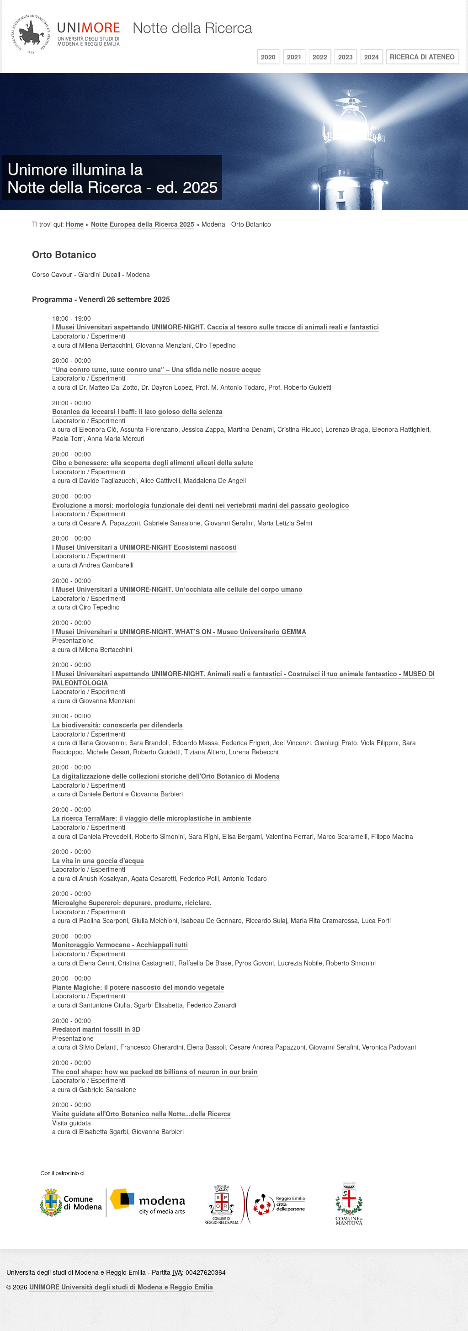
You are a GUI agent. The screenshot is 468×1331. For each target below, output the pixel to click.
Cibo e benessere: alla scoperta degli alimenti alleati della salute (152, 462)
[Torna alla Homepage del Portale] (132, 57)
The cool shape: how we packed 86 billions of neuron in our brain (155, 1071)
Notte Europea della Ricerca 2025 (142, 223)
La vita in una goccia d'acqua (98, 860)
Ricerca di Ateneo (422, 56)
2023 (345, 56)
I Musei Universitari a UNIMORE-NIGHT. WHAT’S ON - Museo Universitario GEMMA (179, 631)
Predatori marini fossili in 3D (96, 1029)
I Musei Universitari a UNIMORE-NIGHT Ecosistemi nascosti (144, 546)
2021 (294, 56)
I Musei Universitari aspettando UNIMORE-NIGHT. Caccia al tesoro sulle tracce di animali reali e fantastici (215, 326)
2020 (268, 56)
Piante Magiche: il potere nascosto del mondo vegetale (138, 987)
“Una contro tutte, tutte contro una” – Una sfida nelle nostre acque (156, 369)
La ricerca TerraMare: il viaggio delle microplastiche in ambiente (151, 817)
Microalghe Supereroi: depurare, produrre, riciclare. (132, 902)
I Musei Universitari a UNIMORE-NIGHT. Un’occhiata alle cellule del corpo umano (177, 589)
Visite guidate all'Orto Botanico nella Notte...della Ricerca (141, 1113)
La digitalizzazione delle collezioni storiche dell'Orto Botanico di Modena (166, 775)
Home (75, 223)
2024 (371, 56)
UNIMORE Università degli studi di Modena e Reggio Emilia (121, 1286)
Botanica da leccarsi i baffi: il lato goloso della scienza (137, 411)
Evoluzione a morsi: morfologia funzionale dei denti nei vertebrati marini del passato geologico (200, 504)
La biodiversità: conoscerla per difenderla (117, 724)
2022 (320, 56)
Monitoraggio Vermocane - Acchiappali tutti (120, 944)
